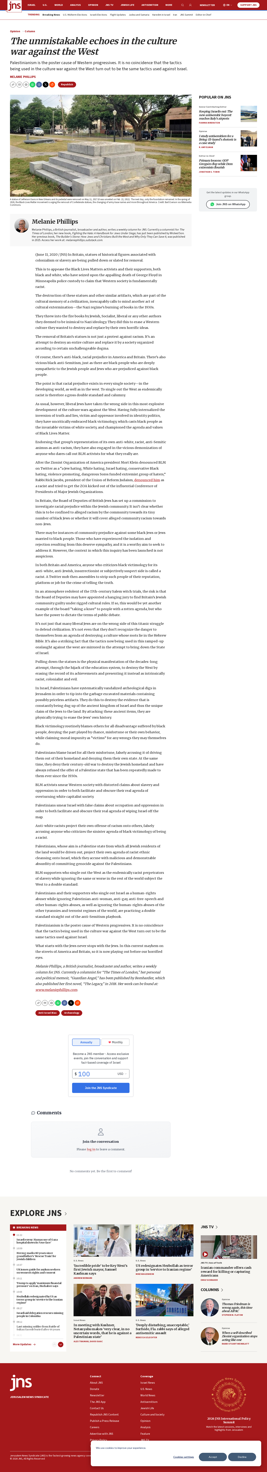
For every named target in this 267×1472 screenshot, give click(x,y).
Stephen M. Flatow (232, 1315)
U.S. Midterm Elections (75, 15)
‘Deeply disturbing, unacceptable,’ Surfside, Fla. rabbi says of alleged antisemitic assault (162, 1329)
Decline (242, 1456)
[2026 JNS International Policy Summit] (229, 1394)
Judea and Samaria (139, 15)
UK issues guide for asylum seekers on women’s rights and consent (38, 1271)
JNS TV (109, 5)
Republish (67, 84)
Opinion (93, 5)
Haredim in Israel (161, 15)
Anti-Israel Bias (48, 1013)
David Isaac (96, 1341)
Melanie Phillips (23, 77)
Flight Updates (118, 15)
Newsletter (207, 5)
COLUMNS (210, 1290)
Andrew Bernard (83, 1278)
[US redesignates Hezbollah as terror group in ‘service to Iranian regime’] (164, 1240)
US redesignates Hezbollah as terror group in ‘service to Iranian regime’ (164, 1268)
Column (30, 31)
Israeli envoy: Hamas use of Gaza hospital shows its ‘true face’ (37, 1241)
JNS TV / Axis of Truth (211, 1262)
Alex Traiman (81, 1341)
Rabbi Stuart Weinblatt (235, 1343)
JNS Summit (186, 15)
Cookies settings (183, 1456)
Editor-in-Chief (203, 15)
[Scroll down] (60, 1344)
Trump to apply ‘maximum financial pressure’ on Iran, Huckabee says (39, 1284)
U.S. (45, 5)
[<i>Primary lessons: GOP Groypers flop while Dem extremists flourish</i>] (249, 163)
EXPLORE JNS (36, 1213)
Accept (213, 1456)
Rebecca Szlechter (146, 1337)
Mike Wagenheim (145, 1274)
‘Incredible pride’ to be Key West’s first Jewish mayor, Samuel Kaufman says (101, 1270)
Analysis (75, 5)
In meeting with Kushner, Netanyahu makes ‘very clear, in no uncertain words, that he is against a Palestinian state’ (102, 1331)
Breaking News (27, 1228)
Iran (175, 15)
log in (91, 1149)
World (58, 5)
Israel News (79, 1320)
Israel (31, 5)
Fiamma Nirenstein (209, 122)
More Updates (22, 1344)
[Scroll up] (54, 1344)
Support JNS (248, 5)
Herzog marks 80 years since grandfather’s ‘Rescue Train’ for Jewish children (36, 1256)
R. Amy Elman (206, 147)
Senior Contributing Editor (212, 106)
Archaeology (71, 1013)
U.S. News (79, 1260)
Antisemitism (149, 5)
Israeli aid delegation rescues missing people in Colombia (40, 1314)
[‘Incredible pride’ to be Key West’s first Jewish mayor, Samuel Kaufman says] (102, 1240)
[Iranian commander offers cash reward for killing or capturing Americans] (229, 1247)
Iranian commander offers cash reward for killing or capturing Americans (226, 1271)
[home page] (14, 6)
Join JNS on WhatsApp (230, 204)
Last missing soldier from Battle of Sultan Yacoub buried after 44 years (38, 1328)
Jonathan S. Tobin (209, 171)
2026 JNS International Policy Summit (229, 1420)
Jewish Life (127, 5)
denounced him (147, 480)
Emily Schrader (209, 1280)
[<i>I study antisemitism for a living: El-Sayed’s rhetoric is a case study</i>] (249, 138)
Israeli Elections (98, 15)
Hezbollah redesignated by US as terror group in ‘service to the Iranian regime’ (40, 1299)
